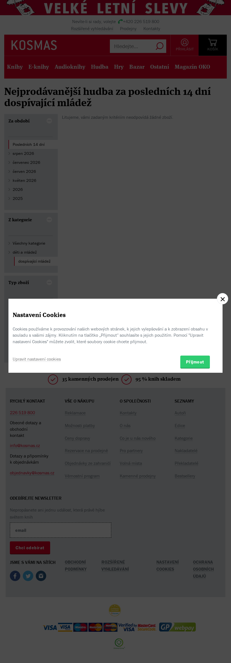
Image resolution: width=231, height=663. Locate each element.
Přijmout (195, 362)
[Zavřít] (222, 298)
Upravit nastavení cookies (37, 359)
